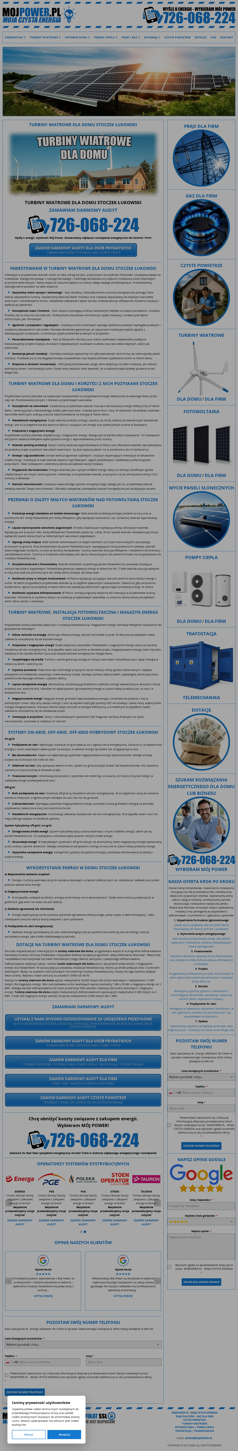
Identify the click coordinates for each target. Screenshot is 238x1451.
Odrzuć (28, 1434)
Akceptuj (64, 1434)
